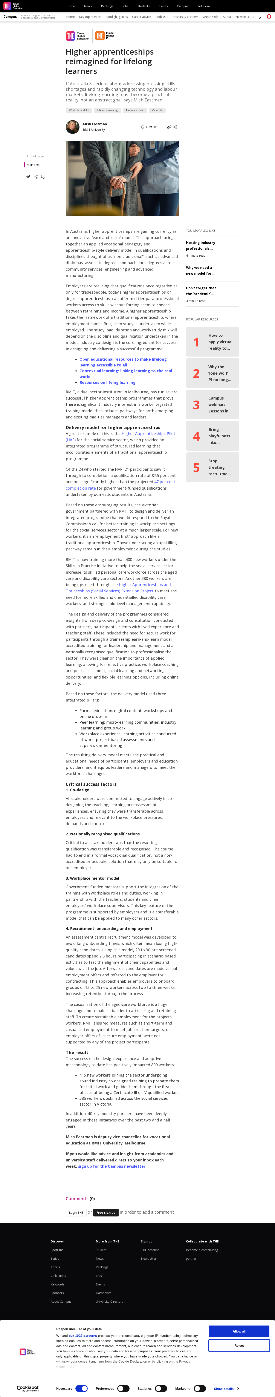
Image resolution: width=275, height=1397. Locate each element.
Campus (182, 6)
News (88, 6)
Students (144, 6)
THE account (150, 1250)
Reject (239, 1345)
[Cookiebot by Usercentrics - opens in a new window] (28, 1388)
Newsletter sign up (248, 17)
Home (70, 6)
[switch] (123, 1388)
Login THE (76, 1212)
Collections (58, 1276)
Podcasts (161, 17)
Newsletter (148, 1258)
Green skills (210, 17)
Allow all (239, 1331)
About (227, 17)
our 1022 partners (83, 1335)
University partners (186, 17)
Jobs (125, 6)
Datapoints (103, 1293)
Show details (224, 1388)
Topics (55, 1267)
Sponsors (57, 1293)
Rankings (107, 6)
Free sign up (105, 1212)
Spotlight (57, 1250)
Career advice (141, 17)
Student (101, 1250)
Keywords (57, 1284)
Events (163, 6)
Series (55, 1258)
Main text (33, 165)
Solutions (203, 6)
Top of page (35, 156)
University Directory (109, 1301)
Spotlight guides (117, 17)
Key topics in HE (90, 17)
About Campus (61, 1301)
